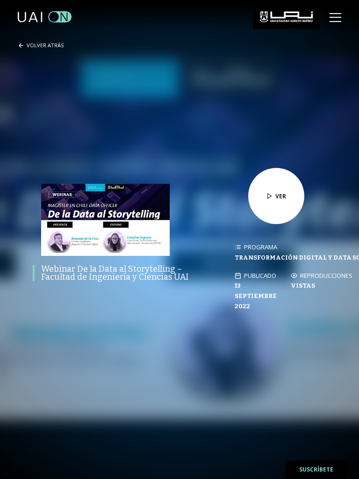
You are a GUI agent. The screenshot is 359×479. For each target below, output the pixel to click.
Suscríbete (316, 469)
